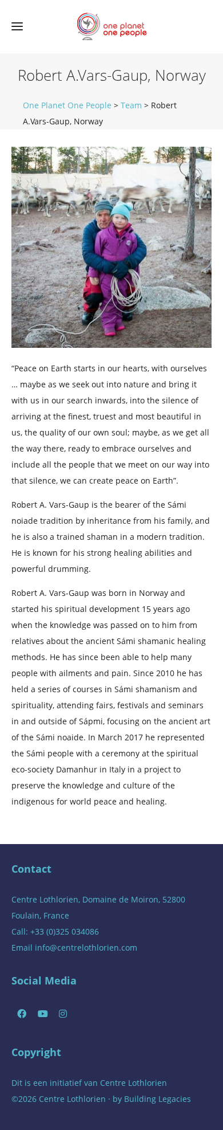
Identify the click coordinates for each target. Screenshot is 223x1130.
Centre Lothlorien (133, 1082)
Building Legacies (157, 1098)
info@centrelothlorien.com (86, 947)
